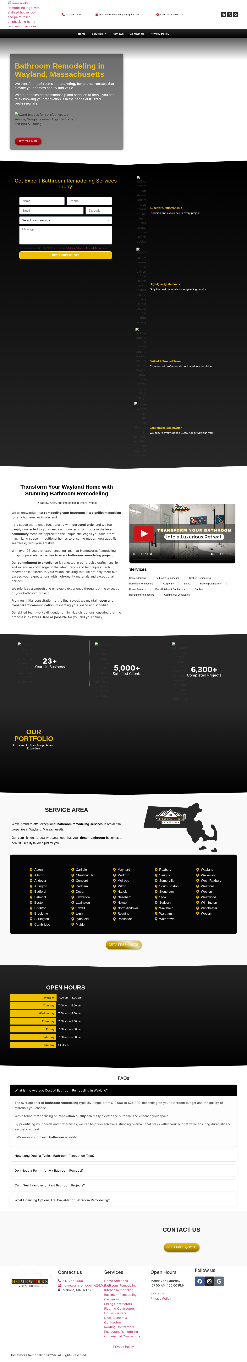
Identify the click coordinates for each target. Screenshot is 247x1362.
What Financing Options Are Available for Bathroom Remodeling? (62, 1200)
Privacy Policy (160, 33)
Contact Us (137, 33)
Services (97, 33)
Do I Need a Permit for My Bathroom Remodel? (49, 1170)
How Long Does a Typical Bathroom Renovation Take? (54, 1156)
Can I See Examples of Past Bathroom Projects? (50, 1185)
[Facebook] (223, 14)
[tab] (123, 1090)
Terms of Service (94, 248)
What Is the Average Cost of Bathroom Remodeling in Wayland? (61, 1090)
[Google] (235, 14)
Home (81, 33)
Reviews (118, 33)
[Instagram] (229, 14)
